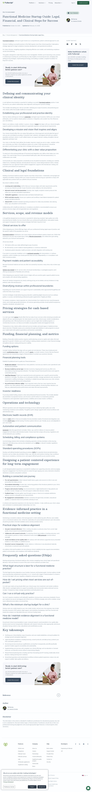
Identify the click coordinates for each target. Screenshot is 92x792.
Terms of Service (51, 775)
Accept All (42, 787)
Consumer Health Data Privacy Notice (52, 784)
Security (49, 762)
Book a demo (50, 748)
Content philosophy (37, 756)
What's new (21, 748)
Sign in (73, 3)
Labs (19, 759)
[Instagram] (87, 744)
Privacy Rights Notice (52, 781)
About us (34, 748)
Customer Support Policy (53, 778)
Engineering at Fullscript (66, 748)
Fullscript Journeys (22, 756)
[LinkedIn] (79, 744)
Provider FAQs (50, 753)
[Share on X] (80, 44)
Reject (32, 787)
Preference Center (9, 787)
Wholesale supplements (24, 762)
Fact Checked (74, 13)
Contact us (49, 759)
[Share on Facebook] (72, 44)
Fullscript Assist (22, 753)
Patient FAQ (50, 756)
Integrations (21, 751)
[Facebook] (75, 744)
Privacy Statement (8, 782)
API (62, 751)
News (33, 766)
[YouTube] (83, 744)
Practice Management (12, 35)
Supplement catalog (23, 764)
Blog (4, 35)
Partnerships (35, 753)
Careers (34, 751)
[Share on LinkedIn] (76, 44)
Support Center (50, 751)
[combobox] (85, 775)
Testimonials (35, 763)
